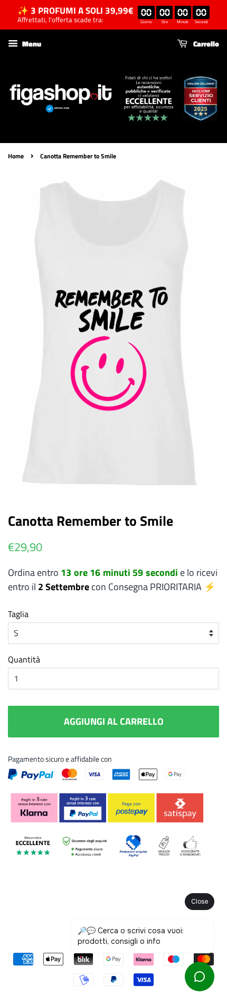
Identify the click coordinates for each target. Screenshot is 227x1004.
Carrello (205, 43)
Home (16, 156)
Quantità (24, 659)
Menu (31, 43)
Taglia (18, 614)
